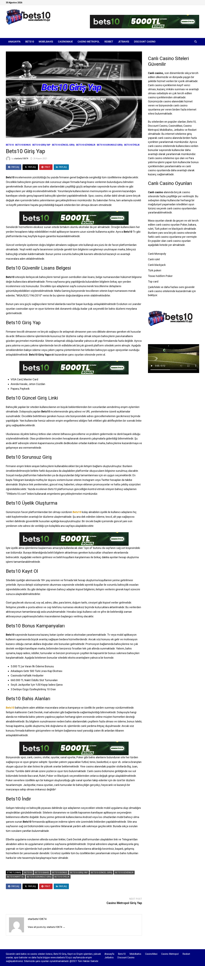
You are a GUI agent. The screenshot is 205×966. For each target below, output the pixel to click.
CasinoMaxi (65, 41)
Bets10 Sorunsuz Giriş (110, 145)
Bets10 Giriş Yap (41, 145)
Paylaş (15, 167)
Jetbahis (123, 41)
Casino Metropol (89, 41)
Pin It (47, 167)
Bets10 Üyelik (132, 145)
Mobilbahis (46, 41)
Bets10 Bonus (23, 145)
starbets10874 (21, 158)
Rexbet (108, 41)
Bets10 (29, 41)
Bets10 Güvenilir (85, 145)
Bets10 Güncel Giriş (63, 145)
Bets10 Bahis (42, 872)
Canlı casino (155, 73)
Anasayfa (14, 41)
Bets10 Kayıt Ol (15, 876)
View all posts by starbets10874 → (46, 927)
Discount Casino (144, 41)
